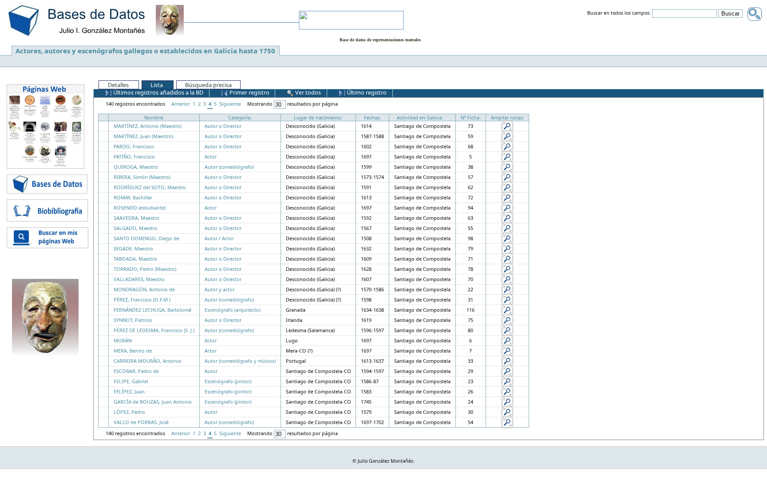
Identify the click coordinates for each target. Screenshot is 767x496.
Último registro (366, 92)
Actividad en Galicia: (420, 117)
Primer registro (248, 92)
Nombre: (154, 117)
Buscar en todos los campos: (619, 13)
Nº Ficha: (471, 117)
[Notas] (507, 125)
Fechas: (372, 117)
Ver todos (307, 92)
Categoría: (240, 117)
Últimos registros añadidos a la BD (157, 92)
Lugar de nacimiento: (318, 117)
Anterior (180, 103)
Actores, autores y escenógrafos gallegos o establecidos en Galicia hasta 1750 (145, 50)
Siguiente (230, 103)
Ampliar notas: (507, 117)
